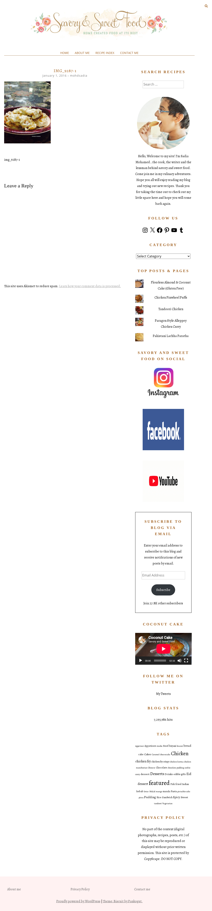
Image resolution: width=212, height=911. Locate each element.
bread (187, 746)
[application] (163, 648)
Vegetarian (167, 803)
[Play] (141, 661)
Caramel (155, 754)
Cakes (147, 754)
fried (178, 784)
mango (159, 791)
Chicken (179, 753)
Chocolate (161, 767)
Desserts (157, 773)
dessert (145, 774)
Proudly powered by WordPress (78, 901)
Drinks (169, 774)
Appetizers (150, 746)
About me (82, 53)
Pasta (174, 791)
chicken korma (176, 761)
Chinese (151, 767)
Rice (159, 797)
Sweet (184, 797)
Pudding (150, 797)
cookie (187, 767)
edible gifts (179, 774)
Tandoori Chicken (170, 309)
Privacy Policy (80, 889)
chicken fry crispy (160, 761)
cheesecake (165, 754)
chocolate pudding (176, 767)
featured (159, 783)
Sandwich (167, 797)
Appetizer (139, 746)
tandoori (158, 803)
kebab (139, 791)
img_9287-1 (12, 159)
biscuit (180, 746)
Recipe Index (104, 53)
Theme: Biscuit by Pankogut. (123, 901)
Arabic (160, 746)
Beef (166, 746)
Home (64, 53)
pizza (141, 797)
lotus (146, 791)
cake (140, 754)
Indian (185, 784)
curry (137, 774)
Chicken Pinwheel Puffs (170, 297)
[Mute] (179, 661)
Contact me (129, 53)
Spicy (176, 797)
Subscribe (163, 590)
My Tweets (163, 694)
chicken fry (143, 761)
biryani (172, 746)
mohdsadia (78, 75)
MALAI (152, 791)
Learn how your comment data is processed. (90, 286)
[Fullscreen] (186, 661)
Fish (172, 784)
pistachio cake (183, 791)
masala (166, 791)
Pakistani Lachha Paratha (171, 336)
